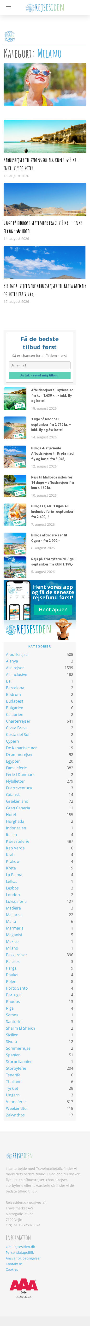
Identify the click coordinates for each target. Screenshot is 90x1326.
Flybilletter (15, 781)
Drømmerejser (19, 754)
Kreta (11, 868)
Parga (11, 968)
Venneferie (16, 1101)
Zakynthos (15, 1115)
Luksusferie (16, 901)
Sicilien (12, 1035)
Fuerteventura (19, 788)
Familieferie (16, 768)
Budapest (14, 701)
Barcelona (15, 687)
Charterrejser (18, 721)
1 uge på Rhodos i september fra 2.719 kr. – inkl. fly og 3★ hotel (51, 424)
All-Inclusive (16, 674)
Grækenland (17, 801)
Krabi (11, 854)
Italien (11, 834)
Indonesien (16, 828)
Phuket (12, 974)
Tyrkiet (12, 1088)
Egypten (13, 761)
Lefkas (11, 881)
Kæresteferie (17, 841)
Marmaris (15, 928)
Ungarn (13, 1095)
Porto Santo (17, 988)
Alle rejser (15, 667)
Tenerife (13, 1075)
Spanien (13, 1055)
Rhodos (13, 1001)
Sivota (11, 1041)
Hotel (11, 814)
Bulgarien (14, 707)
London (13, 894)
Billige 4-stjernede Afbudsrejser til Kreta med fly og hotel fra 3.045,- (52, 453)
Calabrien (14, 714)
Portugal (14, 994)
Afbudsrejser (17, 654)
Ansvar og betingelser (23, 1258)
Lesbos (12, 888)
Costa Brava (17, 727)
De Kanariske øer (21, 747)
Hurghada (15, 821)
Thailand (14, 1081)
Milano (12, 948)
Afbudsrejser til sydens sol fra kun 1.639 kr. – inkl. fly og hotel (52, 395)
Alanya (12, 661)
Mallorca (14, 914)
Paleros (13, 961)
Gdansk (13, 794)
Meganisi (14, 934)
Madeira (13, 908)
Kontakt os (14, 1264)
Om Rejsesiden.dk (20, 1246)
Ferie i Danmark (20, 774)
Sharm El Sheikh (20, 1028)
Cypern (12, 741)
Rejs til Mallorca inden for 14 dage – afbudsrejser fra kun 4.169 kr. (52, 482)
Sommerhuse (18, 1048)
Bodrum (13, 694)
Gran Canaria (18, 808)
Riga (10, 1008)
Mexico (12, 941)
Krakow (12, 861)
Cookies (12, 1269)
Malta (11, 921)
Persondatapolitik (20, 1252)
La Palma (14, 874)
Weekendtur (17, 1108)
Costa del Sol (17, 734)
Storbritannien (19, 1061)
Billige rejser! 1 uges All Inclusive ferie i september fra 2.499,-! (52, 511)
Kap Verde (15, 848)
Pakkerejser (16, 954)
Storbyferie (16, 1068)
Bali (9, 681)
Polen (11, 981)
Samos (12, 1015)
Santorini (14, 1021)
